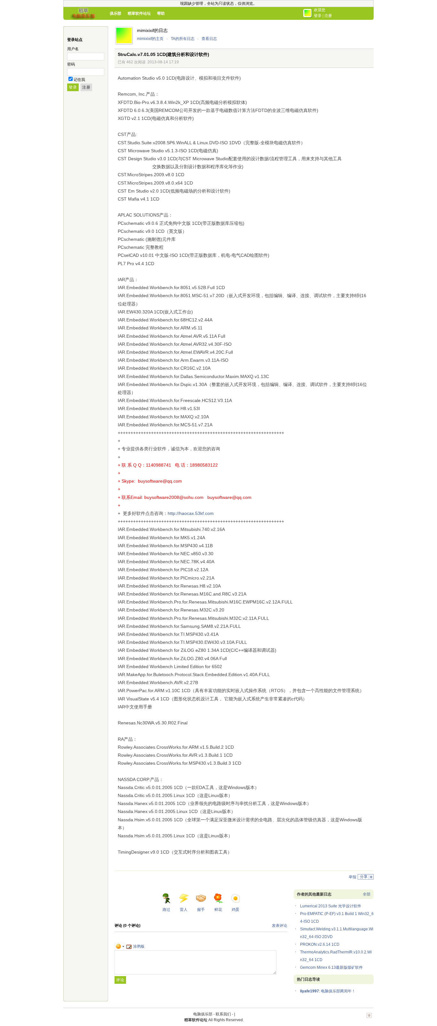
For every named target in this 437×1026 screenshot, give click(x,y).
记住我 (79, 79)
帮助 (161, 13)
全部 (366, 894)
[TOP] (369, 1018)
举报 (352, 877)
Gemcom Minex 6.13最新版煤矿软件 (331, 967)
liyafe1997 (309, 991)
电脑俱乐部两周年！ (338, 991)
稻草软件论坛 (139, 13)
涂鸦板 (139, 946)
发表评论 (279, 925)
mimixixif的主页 (150, 38)
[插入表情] (120, 946)
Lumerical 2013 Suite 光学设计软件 (330, 906)
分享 (364, 876)
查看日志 (209, 38)
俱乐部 (115, 13)
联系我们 (223, 1014)
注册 (328, 15)
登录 (318, 15)
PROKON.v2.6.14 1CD (319, 944)
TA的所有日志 (183, 38)
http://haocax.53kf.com (191, 513)
